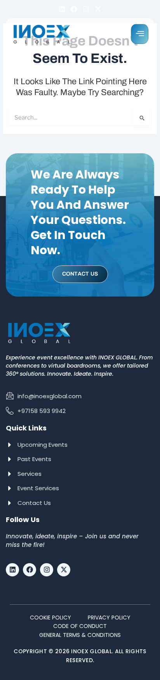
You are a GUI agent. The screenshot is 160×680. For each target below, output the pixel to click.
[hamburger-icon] (139, 34)
